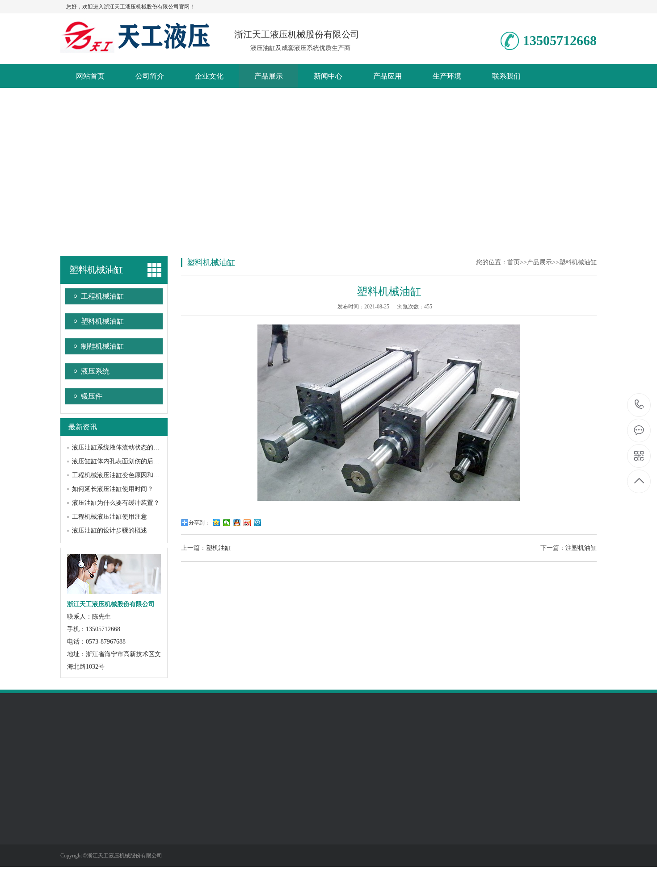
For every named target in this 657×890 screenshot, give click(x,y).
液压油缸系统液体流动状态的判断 (119, 447)
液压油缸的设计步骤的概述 (109, 530)
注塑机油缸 (581, 548)
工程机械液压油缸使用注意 (109, 516)
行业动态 (197, 830)
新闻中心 (328, 76)
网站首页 (90, 76)
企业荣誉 (72, 816)
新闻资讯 (199, 795)
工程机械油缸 (102, 296)
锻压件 (91, 396)
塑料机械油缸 (102, 321)
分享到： (199, 523)
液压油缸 (110, 751)
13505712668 (639, 405)
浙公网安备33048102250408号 (201, 751)
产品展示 (268, 76)
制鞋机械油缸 (102, 346)
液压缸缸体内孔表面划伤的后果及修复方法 (131, 461)
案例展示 (261, 795)
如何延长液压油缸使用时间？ (112, 489)
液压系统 (95, 371)
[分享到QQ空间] (216, 522)
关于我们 (74, 795)
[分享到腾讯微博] (257, 522)
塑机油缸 (218, 548)
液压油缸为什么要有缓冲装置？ (116, 502)
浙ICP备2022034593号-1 (280, 751)
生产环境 (447, 76)
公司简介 (149, 76)
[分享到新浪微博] (247, 522)
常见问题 (197, 843)
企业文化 (209, 76)
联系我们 (506, 76)
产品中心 (136, 795)
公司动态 (197, 816)
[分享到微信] (227, 522)
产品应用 (387, 76)
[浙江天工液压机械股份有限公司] (135, 48)
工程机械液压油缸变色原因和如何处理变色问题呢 (141, 475)
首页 (513, 262)
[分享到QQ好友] (237, 522)
